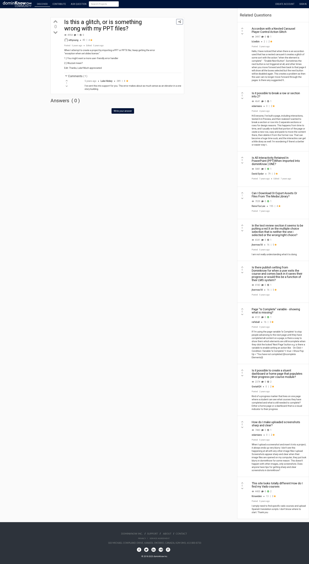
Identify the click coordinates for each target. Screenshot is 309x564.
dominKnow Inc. (133, 534)
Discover (42, 4)
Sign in (303, 4)
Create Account (285, 4)
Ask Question (78, 4)
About (168, 534)
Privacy (142, 538)
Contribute (59, 4)
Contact (181, 534)
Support (153, 534)
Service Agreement (160, 538)
